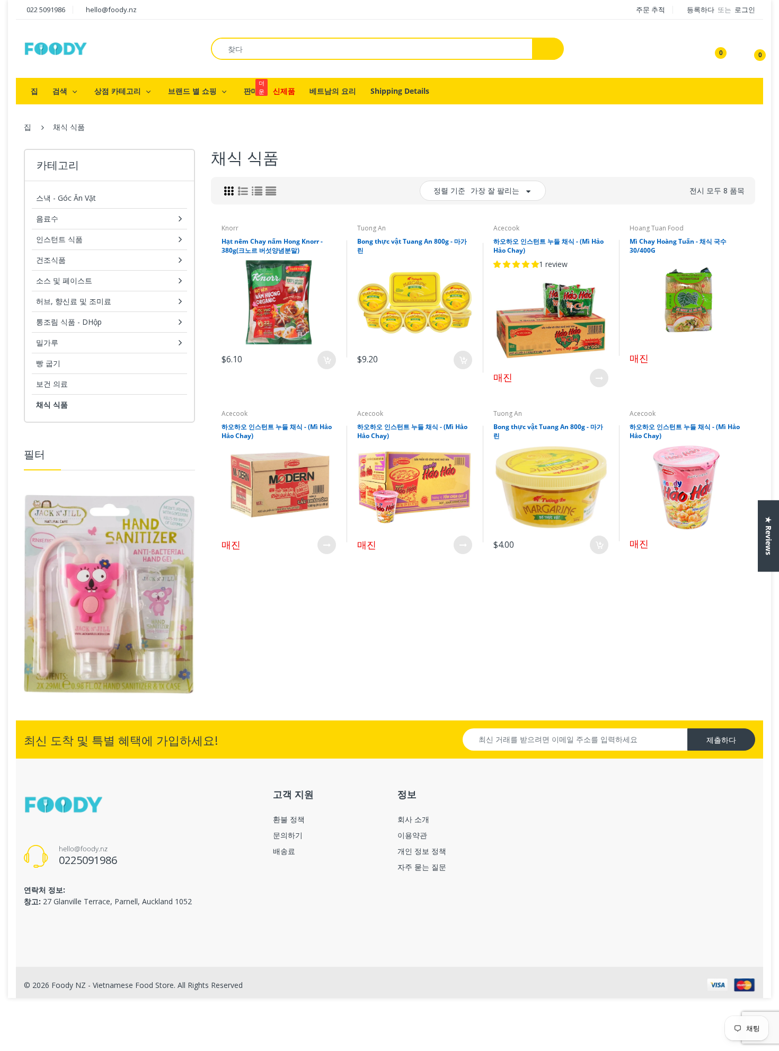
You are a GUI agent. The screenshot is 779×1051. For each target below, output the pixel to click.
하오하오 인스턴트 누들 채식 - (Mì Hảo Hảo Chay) (548, 246)
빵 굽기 (48, 363)
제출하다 (721, 740)
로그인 (744, 9)
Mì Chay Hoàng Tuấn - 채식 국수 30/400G (678, 246)
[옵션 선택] (599, 378)
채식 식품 (52, 404)
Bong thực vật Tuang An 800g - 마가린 (412, 246)
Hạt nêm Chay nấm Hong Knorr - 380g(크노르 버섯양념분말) (272, 246)
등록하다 (701, 9)
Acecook (506, 228)
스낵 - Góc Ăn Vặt (66, 198)
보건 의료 (52, 384)
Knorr (230, 228)
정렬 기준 (449, 190)
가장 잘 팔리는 (495, 190)
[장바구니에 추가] (326, 360)
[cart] (752, 49)
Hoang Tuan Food (657, 228)
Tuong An (371, 228)
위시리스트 (294, 395)
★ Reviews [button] (769, 535)
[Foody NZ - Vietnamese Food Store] (55, 48)
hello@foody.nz (111, 9)
